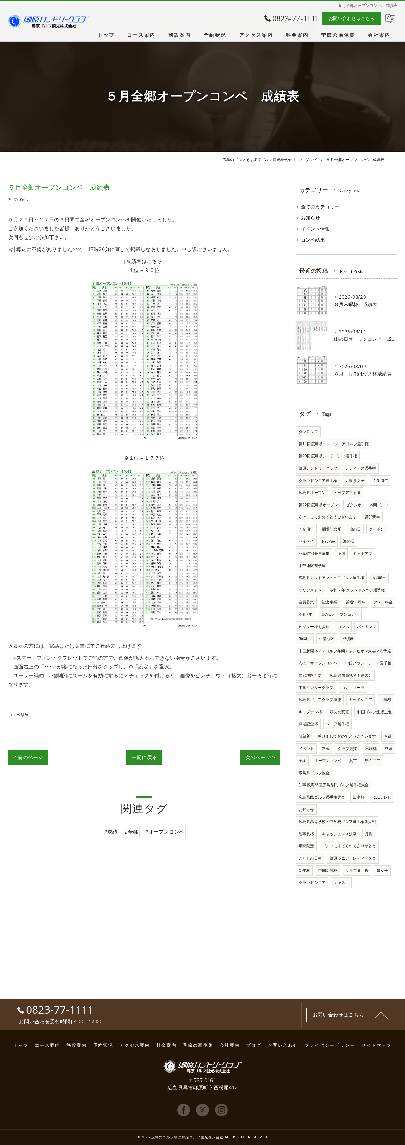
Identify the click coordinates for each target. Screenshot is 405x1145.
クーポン (376, 529)
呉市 (353, 760)
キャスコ (341, 882)
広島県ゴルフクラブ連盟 (320, 699)
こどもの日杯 (310, 858)
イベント (306, 748)
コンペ (343, 626)
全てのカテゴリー (320, 207)
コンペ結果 (18, 714)
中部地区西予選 (312, 565)
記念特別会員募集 (314, 553)
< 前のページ (28, 757)
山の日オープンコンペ (340, 614)
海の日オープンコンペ (318, 663)
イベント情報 (315, 229)
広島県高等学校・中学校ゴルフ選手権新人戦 (337, 821)
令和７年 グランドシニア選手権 (357, 590)
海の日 (349, 541)
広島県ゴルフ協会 (314, 773)
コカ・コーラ (352, 687)
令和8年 (379, 577)
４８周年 (306, 529)
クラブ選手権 (357, 870)
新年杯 (304, 870)
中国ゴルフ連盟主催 (374, 712)
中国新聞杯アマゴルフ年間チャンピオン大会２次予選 (345, 651)
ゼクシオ (353, 504)
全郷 (302, 760)
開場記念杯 (308, 724)
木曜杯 (371, 748)
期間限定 (306, 845)
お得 (387, 736)
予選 (341, 553)
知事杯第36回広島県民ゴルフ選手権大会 (334, 785)
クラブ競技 (347, 748)
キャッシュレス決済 (339, 833)
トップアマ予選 (346, 492)
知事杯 (358, 797)
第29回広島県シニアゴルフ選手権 (328, 456)
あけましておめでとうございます (328, 516)
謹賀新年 (372, 516)
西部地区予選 (310, 675)
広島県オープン (312, 492)
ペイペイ (306, 541)
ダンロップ (308, 431)
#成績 (111, 831)
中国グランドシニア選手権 (368, 663)
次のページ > (260, 757)
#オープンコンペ (164, 831)
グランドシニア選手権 (318, 480)
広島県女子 (354, 480)
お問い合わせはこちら (352, 18)
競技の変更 (339, 712)
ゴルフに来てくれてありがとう (349, 845)
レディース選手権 (360, 468)
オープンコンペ (327, 760)
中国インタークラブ (316, 687)
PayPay (328, 541)
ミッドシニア (360, 699)
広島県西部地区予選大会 (351, 675)
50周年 (305, 638)
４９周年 (380, 480)
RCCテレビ (381, 797)
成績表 (348, 638)
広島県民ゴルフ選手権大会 (322, 797)
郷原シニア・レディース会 (353, 858)
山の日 (355, 529)
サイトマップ (376, 1045)
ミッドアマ (362, 553)
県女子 (382, 870)
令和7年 (306, 614)
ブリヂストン (310, 590)
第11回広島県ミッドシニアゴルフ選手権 (334, 444)
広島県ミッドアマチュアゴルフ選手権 (331, 577)
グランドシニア (312, 882)
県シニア (373, 760)
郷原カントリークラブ (318, 468)
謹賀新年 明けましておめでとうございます (337, 736)
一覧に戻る (144, 757)
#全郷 (131, 831)
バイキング (366, 626)
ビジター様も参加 (314, 626)
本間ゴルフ (379, 504)
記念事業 (330, 602)
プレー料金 (383, 602)
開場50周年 (355, 602)
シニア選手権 (337, 724)
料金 (326, 748)
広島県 (386, 699)
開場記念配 (331, 529)
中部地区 (326, 638)
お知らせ (310, 218)
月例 (368, 833)
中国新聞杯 (328, 870)
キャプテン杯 (310, 712)
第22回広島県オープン (318, 504)
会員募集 (306, 602)
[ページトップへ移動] (381, 1015)
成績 (388, 748)
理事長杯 (306, 833)
